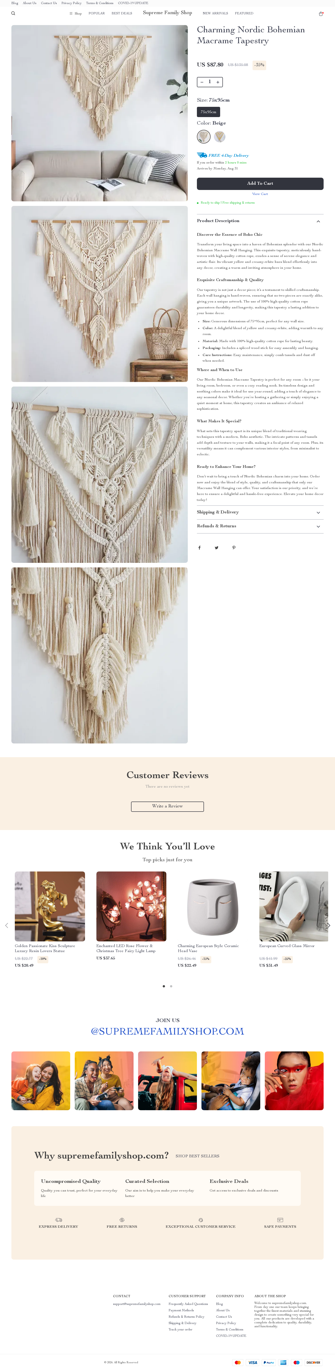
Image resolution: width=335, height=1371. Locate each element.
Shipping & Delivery (182, 1323)
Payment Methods (181, 1310)
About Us (29, 3)
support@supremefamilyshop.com (137, 1304)
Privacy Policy (72, 3)
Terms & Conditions (99, 3)
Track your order (180, 1329)
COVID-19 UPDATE (133, 3)
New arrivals (215, 13)
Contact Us (49, 3)
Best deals (122, 13)
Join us (168, 1021)
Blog (14, 3)
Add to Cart (260, 184)
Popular (97, 13)
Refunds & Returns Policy (186, 1317)
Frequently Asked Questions (188, 1304)
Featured (244, 13)
